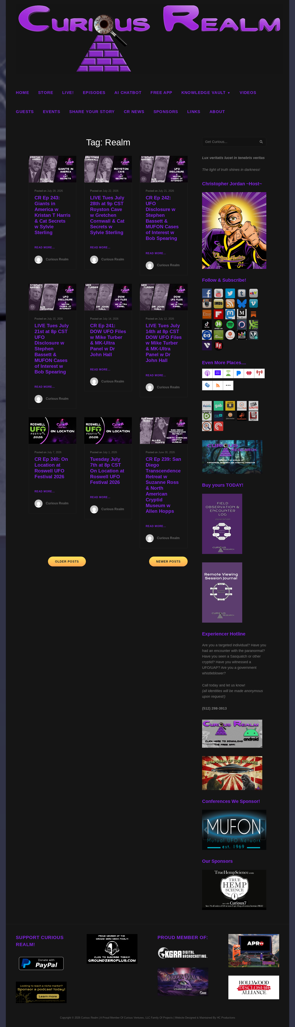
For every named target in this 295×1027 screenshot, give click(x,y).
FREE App (161, 92)
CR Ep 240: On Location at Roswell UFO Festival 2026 (51, 467)
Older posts (67, 561)
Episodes (94, 92)
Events (51, 111)
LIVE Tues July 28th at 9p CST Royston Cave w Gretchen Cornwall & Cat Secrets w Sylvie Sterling (107, 215)
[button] (205, 830)
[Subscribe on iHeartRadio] (249, 373)
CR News (134, 111)
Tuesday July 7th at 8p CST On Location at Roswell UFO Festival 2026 (107, 470)
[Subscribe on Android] (228, 373)
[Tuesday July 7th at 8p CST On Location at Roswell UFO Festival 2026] (108, 430)
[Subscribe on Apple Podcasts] (207, 373)
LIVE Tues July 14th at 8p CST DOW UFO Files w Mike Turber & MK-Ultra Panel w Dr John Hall (164, 343)
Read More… (45, 248)
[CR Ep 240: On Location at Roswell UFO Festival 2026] (52, 430)
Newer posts (168, 561)
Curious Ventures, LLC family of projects (148, 1017)
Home (22, 92)
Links (193, 111)
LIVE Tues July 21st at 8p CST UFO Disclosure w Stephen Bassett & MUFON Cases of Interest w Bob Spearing (52, 348)
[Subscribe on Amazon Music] (218, 373)
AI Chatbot (127, 92)
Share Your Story (92, 111)
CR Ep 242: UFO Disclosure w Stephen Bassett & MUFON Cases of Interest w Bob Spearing (162, 218)
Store (45, 92)
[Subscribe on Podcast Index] (259, 373)
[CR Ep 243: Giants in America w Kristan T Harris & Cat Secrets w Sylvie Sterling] (52, 169)
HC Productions (226, 1017)
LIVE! (68, 92)
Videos (248, 92)
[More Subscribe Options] (228, 385)
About (217, 111)
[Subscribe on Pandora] (238, 373)
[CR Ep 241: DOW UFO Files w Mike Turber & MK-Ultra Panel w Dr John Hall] (108, 297)
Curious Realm (57, 259)
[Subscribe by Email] (207, 385)
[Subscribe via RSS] (218, 385)
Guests (25, 111)
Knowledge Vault (203, 92)
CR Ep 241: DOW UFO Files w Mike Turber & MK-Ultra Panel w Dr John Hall (108, 340)
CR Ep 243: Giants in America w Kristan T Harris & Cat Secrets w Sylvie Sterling (52, 215)
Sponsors (166, 111)
